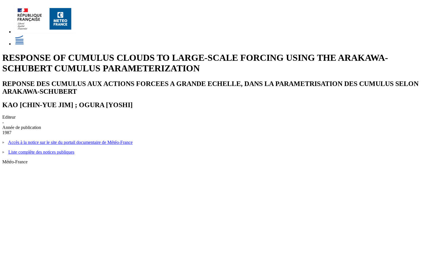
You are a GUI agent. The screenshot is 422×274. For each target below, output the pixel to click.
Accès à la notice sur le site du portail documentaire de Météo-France (70, 142)
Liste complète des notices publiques (41, 152)
